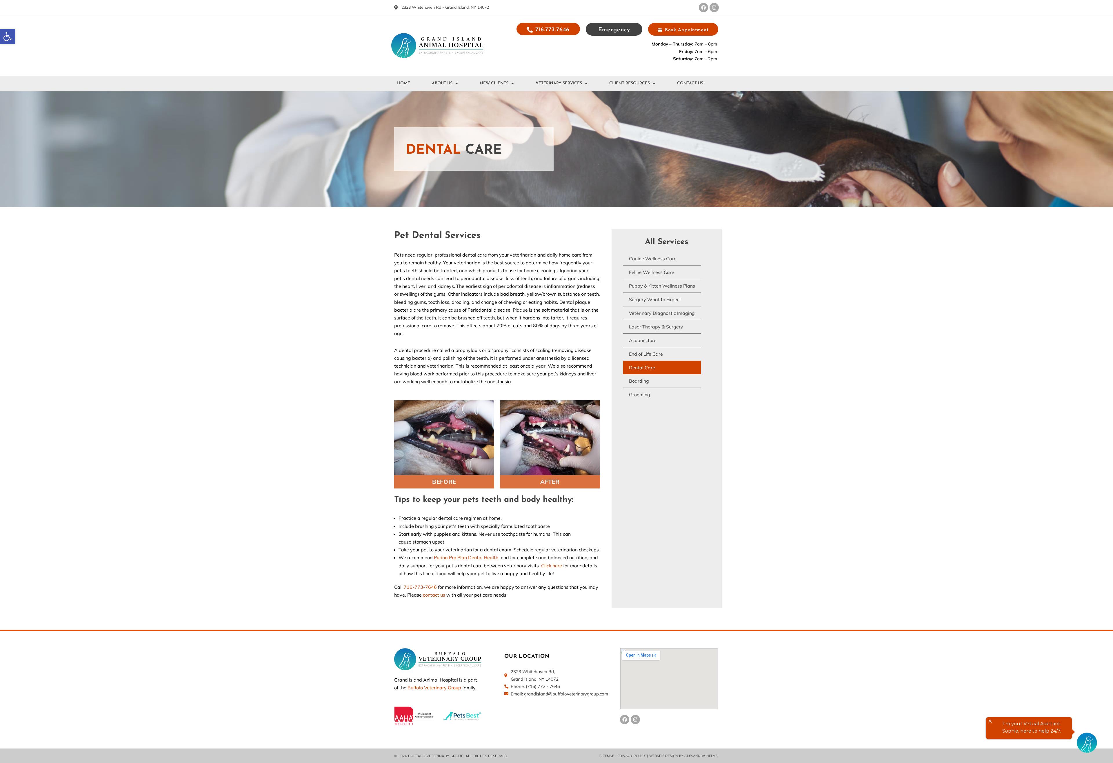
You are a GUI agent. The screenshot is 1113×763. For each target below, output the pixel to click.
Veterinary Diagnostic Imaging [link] (662, 313)
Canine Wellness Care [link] (652, 258)
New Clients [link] (494, 83)
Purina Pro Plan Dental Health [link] (466, 557)
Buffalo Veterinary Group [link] (434, 688)
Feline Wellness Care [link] (651, 272)
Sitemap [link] (606, 756)
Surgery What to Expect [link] (655, 299)
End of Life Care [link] (646, 354)
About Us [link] (442, 83)
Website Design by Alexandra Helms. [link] (684, 756)
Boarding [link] (639, 381)
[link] (7, 36)
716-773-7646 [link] (420, 587)
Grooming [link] (639, 394)
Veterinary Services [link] (559, 83)
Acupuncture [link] (642, 340)
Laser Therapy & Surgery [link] (656, 327)
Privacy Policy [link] (631, 756)
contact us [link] (434, 595)
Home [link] (403, 83)
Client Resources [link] (629, 83)
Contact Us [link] (690, 83)
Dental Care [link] (642, 367)
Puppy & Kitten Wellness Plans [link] (662, 286)
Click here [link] (551, 565)
